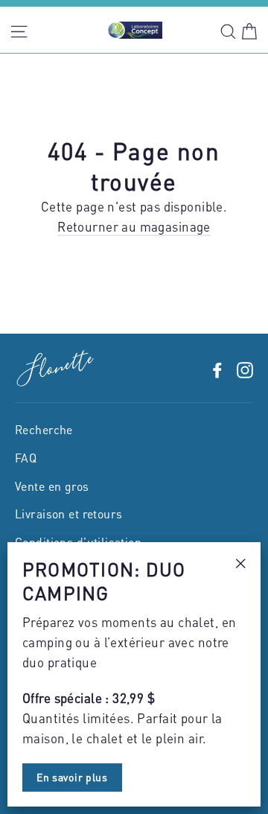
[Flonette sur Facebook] (217, 368)
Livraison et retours (69, 513)
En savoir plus (72, 776)
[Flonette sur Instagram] (245, 368)
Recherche (44, 429)
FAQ (25, 458)
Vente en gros (52, 486)
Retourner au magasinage (134, 226)
